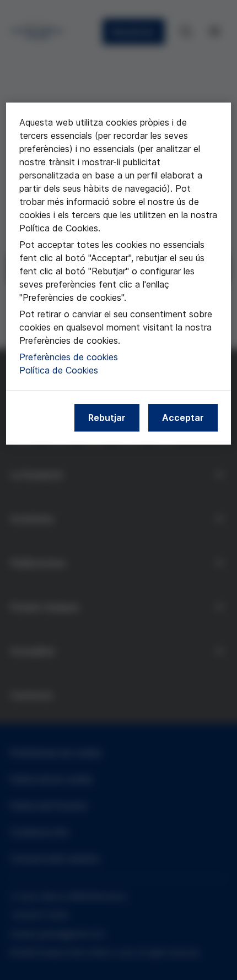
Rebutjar (107, 417)
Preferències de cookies (68, 356)
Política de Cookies (58, 370)
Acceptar (183, 417)
